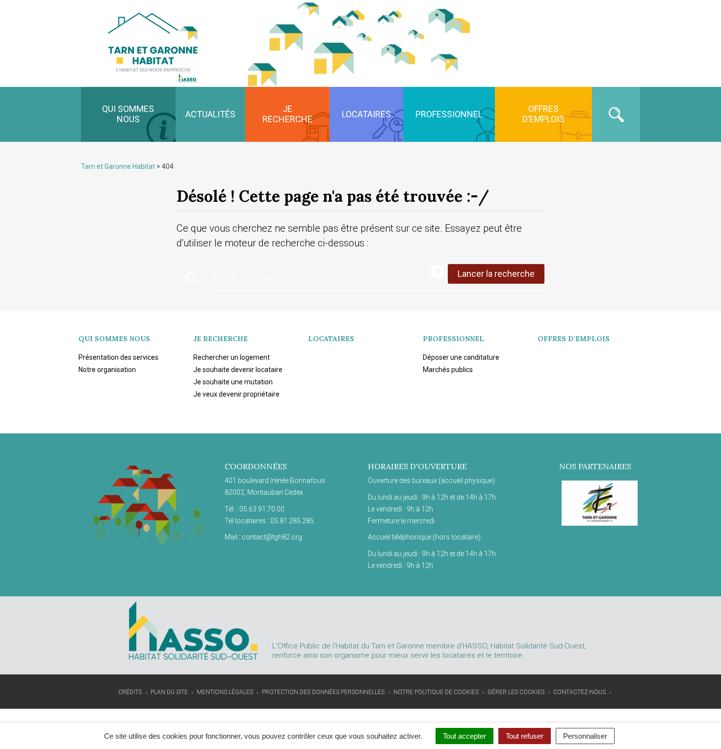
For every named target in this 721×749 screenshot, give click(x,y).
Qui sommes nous (128, 114)
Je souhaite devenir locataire (238, 370)
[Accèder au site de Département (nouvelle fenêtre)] (599, 503)
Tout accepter (464, 736)
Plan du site (169, 692)
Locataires (366, 114)
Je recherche (287, 114)
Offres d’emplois (543, 114)
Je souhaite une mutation (233, 382)
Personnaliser (585, 736)
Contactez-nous (579, 692)
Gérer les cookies (516, 692)
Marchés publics (448, 370)
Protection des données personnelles (323, 692)
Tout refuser (524, 736)
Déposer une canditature (461, 357)
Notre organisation (107, 370)
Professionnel (449, 114)
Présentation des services (118, 357)
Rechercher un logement (231, 357)
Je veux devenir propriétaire (236, 394)
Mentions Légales (225, 692)
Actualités (210, 114)
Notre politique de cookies (436, 692)
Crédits (130, 692)
